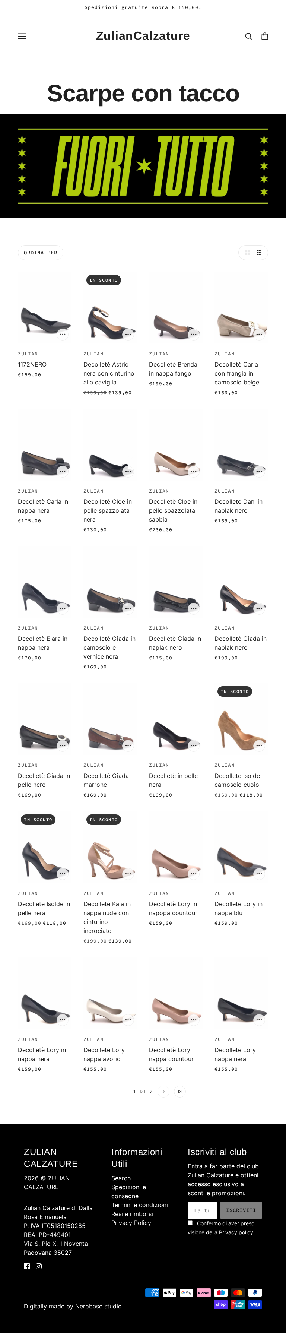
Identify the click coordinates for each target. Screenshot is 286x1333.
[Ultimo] (180, 1092)
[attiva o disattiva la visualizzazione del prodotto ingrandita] (245, 252)
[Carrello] (264, 36)
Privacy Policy (131, 1222)
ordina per (40, 252)
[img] (27, 1265)
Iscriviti (241, 1210)
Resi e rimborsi (132, 1214)
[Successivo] (163, 1092)
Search (121, 1178)
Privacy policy (236, 1232)
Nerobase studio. (99, 1306)
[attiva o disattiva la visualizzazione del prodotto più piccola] (260, 252)
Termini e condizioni (139, 1205)
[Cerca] (249, 35)
